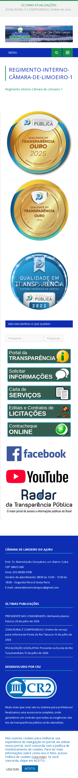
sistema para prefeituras (56, 707)
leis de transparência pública (23, 722)
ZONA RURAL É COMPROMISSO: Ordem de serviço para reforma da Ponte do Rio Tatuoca (40, 9)
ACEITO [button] (30, 768)
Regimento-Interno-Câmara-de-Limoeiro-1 (34, 89)
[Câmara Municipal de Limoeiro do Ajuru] (39, 33)
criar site (30, 707)
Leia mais (39, 757)
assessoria (34, 712)
